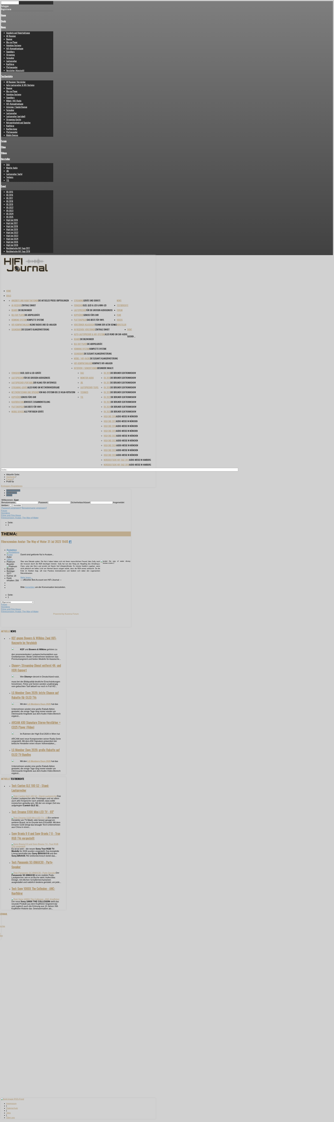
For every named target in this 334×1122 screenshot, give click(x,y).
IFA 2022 (9, 207)
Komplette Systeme (35, 319)
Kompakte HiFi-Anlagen (102, 363)
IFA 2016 (9, 195)
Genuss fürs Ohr (91, 315)
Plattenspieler (12, 67)
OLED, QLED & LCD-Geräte (30, 373)
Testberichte (7, 76)
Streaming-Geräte (13, 119)
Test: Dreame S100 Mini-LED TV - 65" (32, 811)
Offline (10, 559)
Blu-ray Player (11, 42)
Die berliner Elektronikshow (123, 373)
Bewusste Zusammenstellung (37, 401)
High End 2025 (12, 242)
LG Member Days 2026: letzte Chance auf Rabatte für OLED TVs (35, 695)
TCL (7, 180)
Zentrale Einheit (29, 305)
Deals (3, 21)
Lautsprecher (11, 61)
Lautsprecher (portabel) (15, 116)
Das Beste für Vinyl (95, 319)
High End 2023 (12, 235)
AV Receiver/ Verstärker (16, 82)
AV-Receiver (11, 36)
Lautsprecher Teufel (14, 174)
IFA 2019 (9, 204)
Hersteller (5, 159)
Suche (9, 495)
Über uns (10, 1118)
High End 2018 (12, 226)
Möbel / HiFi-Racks (13, 100)
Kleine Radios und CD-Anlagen (43, 324)
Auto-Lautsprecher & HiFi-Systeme (20, 85)
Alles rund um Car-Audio (116, 334)
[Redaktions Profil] (13, 555)
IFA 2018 (9, 201)
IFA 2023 (9, 210)
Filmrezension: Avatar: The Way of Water (19, 518)
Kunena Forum (72, 614)
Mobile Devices (12, 135)
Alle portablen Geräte (34, 411)
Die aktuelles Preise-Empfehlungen (53, 300)
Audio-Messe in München (127, 416)
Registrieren (16, 486)
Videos (4, 153)
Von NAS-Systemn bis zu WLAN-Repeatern (57, 392)
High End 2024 (12, 238)
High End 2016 (12, 220)
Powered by (58, 614)
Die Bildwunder (25, 310)
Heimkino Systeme (13, 45)
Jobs (8, 1113)
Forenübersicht (13, 490)
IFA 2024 (9, 213)
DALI (8, 164)
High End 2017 (12, 223)
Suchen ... (131, 336)
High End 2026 (12, 245)
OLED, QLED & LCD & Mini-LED (94, 305)
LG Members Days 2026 (39, 704)
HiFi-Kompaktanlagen (14, 48)
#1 (70, 541)
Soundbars (10, 51)
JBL (7, 171)
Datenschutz (12, 1108)
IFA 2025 (9, 216)
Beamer (9, 39)
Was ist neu (11, 493)
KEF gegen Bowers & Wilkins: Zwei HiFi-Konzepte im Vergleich (33, 640)
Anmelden (30, 587)
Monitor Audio (11, 167)
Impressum (11, 1103)
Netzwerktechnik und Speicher (18, 122)
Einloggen (6, 486)
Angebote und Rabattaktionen (18, 32)
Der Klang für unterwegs (44, 382)
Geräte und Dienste (91, 300)
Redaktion (12, 550)
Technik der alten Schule (106, 324)
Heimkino (5, 513)
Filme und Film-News (11, 515)
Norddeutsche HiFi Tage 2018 (18, 251)
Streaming (10, 54)
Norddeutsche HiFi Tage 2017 (18, 248)
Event (3, 186)
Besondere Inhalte (105, 368)
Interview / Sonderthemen (16, 107)
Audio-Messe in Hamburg (140, 459)
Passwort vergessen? (11, 508)
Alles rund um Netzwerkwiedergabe (43, 387)
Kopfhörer (10, 64)
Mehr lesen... (26, 577)
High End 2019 (12, 229)
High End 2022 (12, 232)
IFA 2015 (9, 191)
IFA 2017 (9, 198)
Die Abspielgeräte (32, 315)
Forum (4, 141)
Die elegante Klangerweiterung (35, 329)
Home (3, 15)
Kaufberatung (11, 128)
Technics (9, 177)
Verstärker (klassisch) (15, 70)
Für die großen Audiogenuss (99, 310)
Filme (3, 147)
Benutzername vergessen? (34, 508)
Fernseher (10, 58)
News (3, 27)
